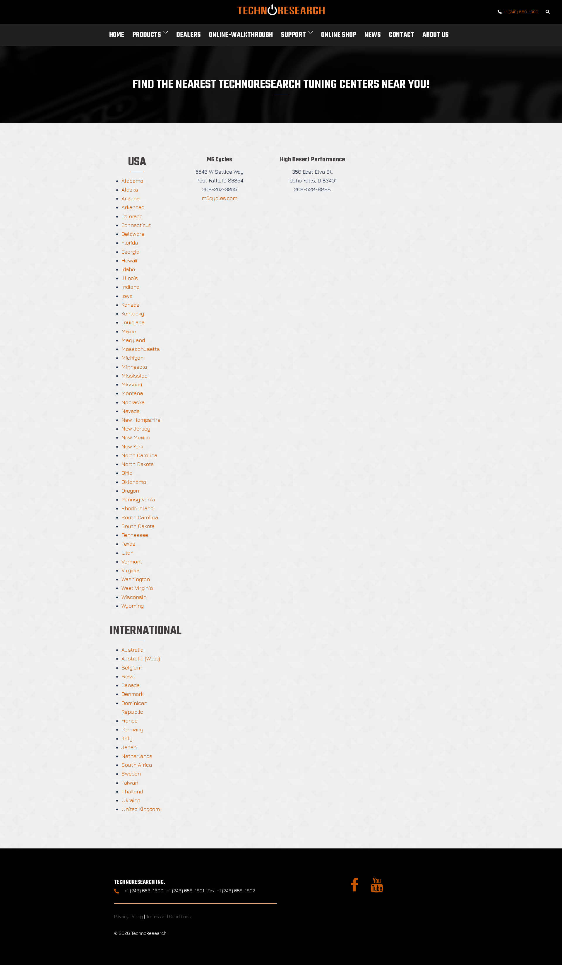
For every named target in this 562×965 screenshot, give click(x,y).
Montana (132, 393)
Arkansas (132, 207)
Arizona (130, 198)
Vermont (131, 561)
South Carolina (139, 517)
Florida (129, 243)
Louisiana (133, 322)
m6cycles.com (219, 198)
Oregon (130, 491)
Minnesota (134, 367)
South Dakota (138, 526)
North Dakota (137, 464)
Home (116, 35)
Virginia (130, 570)
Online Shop (338, 35)
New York (132, 446)
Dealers (188, 35)
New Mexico (135, 437)
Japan (129, 747)
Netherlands (136, 756)
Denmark (132, 694)
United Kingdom (140, 809)
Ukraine (130, 800)
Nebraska (133, 402)
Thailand (132, 791)
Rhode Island (137, 508)
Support (293, 35)
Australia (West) (140, 658)
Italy (127, 738)
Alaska (129, 190)
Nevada (130, 411)
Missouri (131, 384)
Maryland (133, 340)
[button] (548, 12)
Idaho (128, 269)
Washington (135, 579)
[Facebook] (354, 888)
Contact (401, 35)
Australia (132, 650)
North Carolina (139, 455)
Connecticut (136, 225)
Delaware (132, 234)
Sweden (131, 774)
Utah (127, 553)
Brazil (128, 676)
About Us (435, 35)
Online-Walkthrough (241, 35)
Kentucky (132, 313)
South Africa (136, 765)
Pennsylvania (138, 499)
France (129, 721)
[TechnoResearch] (281, 11)
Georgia (130, 252)
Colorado (132, 216)
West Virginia (137, 588)
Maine (128, 331)
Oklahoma (133, 482)
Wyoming (132, 606)
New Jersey (135, 429)
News (372, 35)
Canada (130, 685)
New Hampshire (140, 420)
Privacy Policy (128, 916)
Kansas (130, 305)
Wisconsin (133, 597)
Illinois (129, 278)
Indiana (130, 287)
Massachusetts (140, 349)
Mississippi (135, 376)
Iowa (127, 296)
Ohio (126, 473)
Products (146, 35)
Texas (128, 544)
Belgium (131, 668)
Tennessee (134, 535)
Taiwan (129, 783)
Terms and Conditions (168, 916)
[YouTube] (377, 888)
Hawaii (129, 260)
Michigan (132, 358)
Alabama (132, 181)
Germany (132, 729)
